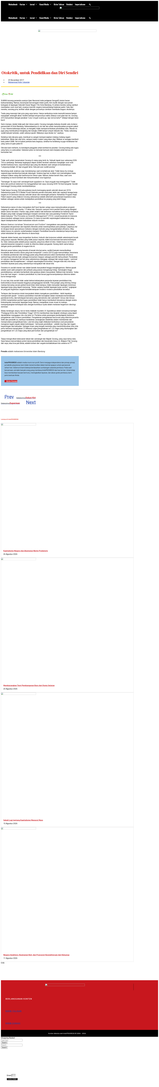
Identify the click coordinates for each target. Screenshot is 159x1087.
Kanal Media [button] (44, 4)
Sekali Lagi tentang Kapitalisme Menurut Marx (23, 820)
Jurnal (32, 4)
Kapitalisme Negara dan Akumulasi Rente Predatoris (25, 551)
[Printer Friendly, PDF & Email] (7, 95)
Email (9, 1075)
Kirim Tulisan (59, 4)
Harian (22, 4)
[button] (90, 4)
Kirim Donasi (13, 1023)
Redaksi (69, 4)
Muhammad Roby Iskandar (19, 82)
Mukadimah (12, 4)
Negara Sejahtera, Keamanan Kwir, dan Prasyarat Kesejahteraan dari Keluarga (36, 955)
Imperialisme (80, 4)
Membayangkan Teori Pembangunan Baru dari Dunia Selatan (29, 685)
